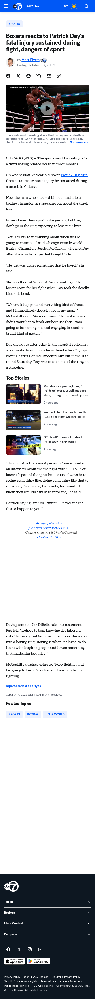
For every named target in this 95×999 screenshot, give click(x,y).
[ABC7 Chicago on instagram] (29, 949)
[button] (6, 6)
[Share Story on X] (18, 76)
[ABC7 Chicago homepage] (17, 6)
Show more (78, 142)
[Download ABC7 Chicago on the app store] (14, 961)
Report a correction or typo (23, 686)
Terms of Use (48, 981)
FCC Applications (42, 985)
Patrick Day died (74, 174)
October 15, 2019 (49, 537)
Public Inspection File (16, 985)
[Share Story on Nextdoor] (38, 76)
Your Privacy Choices (36, 977)
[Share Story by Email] (49, 76)
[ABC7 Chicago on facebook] (8, 949)
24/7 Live (33, 6)
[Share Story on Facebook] (8, 76)
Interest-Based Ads (70, 981)
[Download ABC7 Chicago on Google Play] (38, 961)
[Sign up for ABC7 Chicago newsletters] (40, 949)
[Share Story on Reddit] (28, 76)
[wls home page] (11, 886)
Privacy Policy (12, 977)
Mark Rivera (30, 60)
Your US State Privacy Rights (20, 981)
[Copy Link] (59, 76)
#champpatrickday (49, 523)
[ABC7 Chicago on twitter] (19, 949)
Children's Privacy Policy (66, 977)
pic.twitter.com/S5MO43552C (49, 527)
